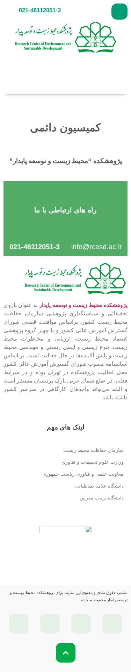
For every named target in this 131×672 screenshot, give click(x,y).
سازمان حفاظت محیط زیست (93, 450)
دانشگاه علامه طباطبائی (99, 486)
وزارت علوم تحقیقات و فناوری (92, 462)
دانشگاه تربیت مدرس (102, 497)
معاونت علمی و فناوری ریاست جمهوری (83, 474)
